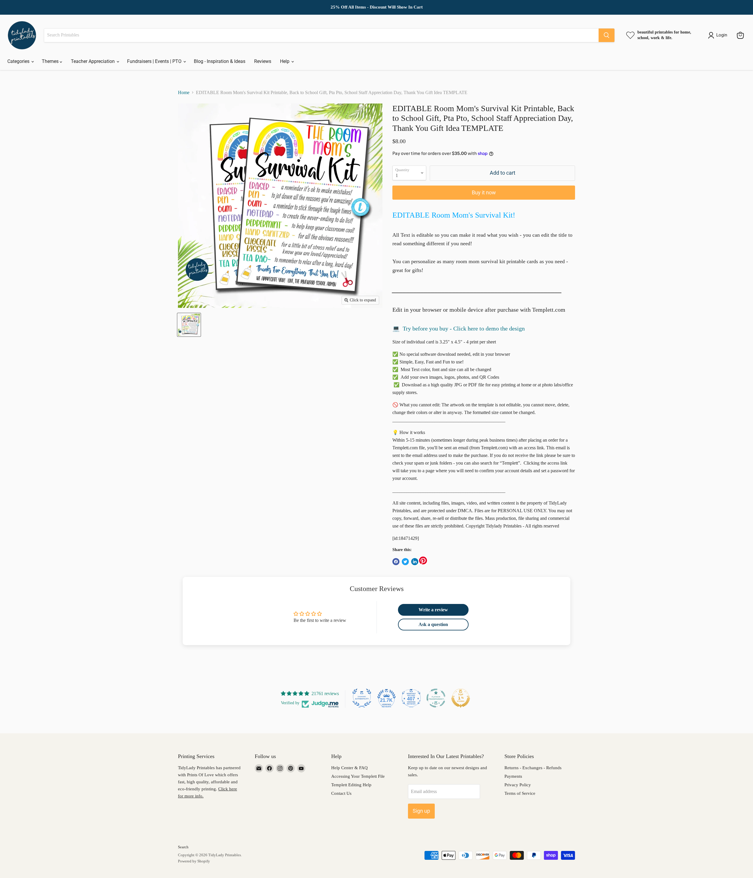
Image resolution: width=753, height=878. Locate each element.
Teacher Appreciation (93, 61)
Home (183, 92)
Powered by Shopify (194, 861)
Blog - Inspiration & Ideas (219, 61)
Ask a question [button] (433, 624)
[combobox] (321, 35)
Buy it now (484, 192)
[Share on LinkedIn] (414, 561)
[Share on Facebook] (395, 561)
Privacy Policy (517, 784)
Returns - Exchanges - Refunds (533, 767)
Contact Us (341, 793)
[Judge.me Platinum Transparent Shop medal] (436, 698)
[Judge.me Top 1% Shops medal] (460, 698)
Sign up (421, 811)
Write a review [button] (433, 609)
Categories (19, 61)
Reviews (262, 61)
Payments (513, 776)
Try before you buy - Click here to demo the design (464, 328)
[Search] (606, 35)
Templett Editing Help (351, 784)
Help (285, 61)
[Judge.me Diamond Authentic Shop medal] (361, 698)
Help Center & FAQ (349, 767)
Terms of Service (519, 793)
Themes (51, 61)
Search (183, 847)
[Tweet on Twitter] (405, 561)
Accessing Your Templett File (358, 776)
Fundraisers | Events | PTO (155, 61)
